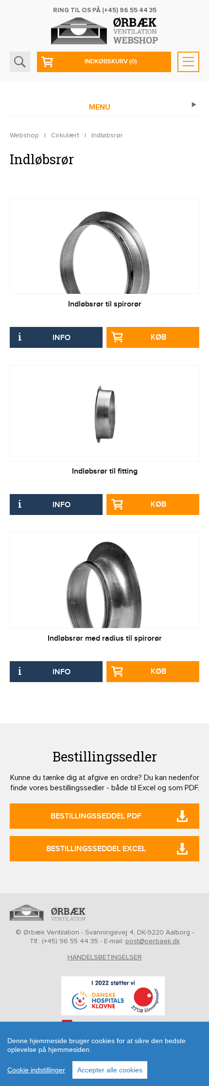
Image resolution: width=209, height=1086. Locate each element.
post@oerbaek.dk (152, 941)
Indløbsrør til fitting (105, 471)
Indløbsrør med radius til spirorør (105, 638)
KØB (158, 337)
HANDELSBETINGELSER (105, 957)
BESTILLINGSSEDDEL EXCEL (96, 849)
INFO (61, 338)
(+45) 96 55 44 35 (129, 10)
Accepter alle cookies (109, 1070)
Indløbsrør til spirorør (104, 304)
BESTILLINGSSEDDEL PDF (96, 816)
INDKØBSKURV (111, 61)
